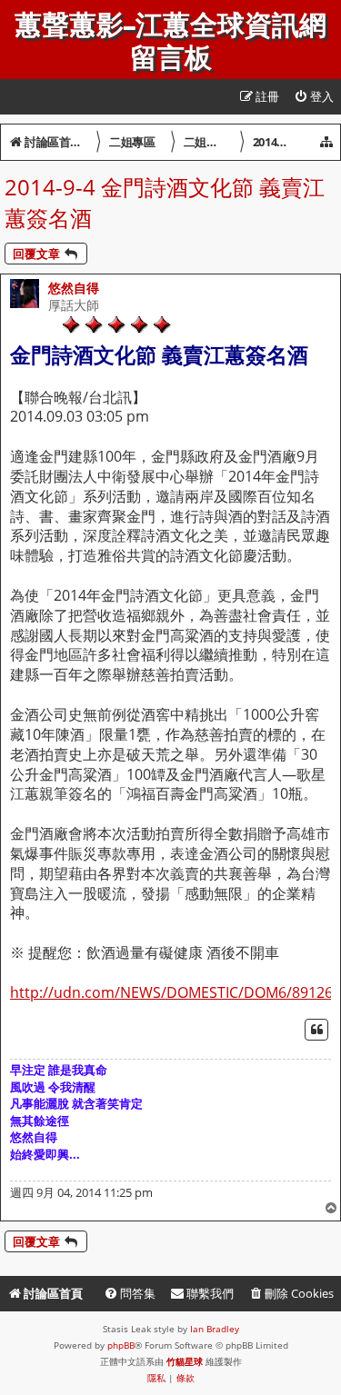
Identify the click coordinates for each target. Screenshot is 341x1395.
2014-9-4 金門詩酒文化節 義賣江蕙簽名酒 (165, 202)
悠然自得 (73, 287)
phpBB (121, 1345)
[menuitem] (313, 97)
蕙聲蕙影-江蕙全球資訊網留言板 (170, 42)
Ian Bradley (214, 1328)
